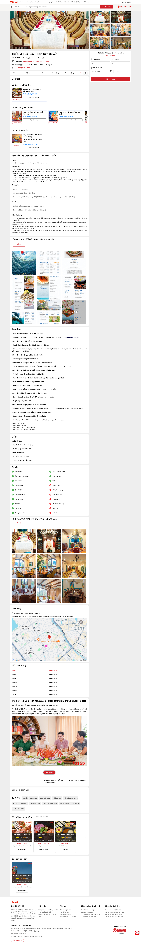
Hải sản (25, 798)
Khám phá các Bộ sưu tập (68, 917)
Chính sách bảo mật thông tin (90, 914)
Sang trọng (34, 798)
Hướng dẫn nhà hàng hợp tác (114, 912)
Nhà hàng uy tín (49, 2)
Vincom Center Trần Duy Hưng (70, 803)
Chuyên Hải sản (35, 803)
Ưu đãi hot (59, 2)
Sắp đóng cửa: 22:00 (22, 68)
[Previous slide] (12, 30)
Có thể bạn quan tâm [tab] (22, 817)
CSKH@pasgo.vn (35, 931)
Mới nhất (67, 2)
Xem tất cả (121, 43)
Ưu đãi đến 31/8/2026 (30, 94)
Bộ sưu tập (30, 2)
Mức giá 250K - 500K (71, 798)
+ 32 (74, 312)
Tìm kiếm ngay (64, 912)
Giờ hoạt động (69, 73)
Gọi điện (65, 849)
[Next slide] (87, 30)
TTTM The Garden (18, 809)
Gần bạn (22, 2)
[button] (100, 17)
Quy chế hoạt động (87, 912)
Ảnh (42, 73)
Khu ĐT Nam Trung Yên (50, 803)
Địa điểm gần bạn (65, 910)
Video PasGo (88, 2)
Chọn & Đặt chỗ (34, 97)
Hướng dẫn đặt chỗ (44, 912)
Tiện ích (28, 73)
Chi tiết (82, 73)
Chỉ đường (55, 73)
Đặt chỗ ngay (22, 849)
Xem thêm (49, 772)
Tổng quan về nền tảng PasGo (48, 910)
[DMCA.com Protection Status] (118, 934)
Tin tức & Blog (75, 2)
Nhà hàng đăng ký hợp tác (113, 914)
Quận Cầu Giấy (45, 798)
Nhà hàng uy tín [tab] (42, 817)
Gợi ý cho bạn (56, 798)
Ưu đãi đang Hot (65, 914)
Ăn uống (38, 2)
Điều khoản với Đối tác (88, 917)
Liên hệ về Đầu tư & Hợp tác (114, 917)
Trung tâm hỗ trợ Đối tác (113, 910)
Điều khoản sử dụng (87, 910)
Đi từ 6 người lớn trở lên (30, 144)
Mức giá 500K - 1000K (20, 803)
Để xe (14, 73)
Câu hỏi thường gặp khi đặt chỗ (47, 916)
